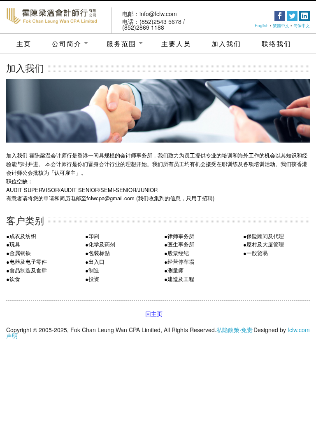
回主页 (154, 313)
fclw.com (299, 330)
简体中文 (301, 25)
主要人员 (176, 43)
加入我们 (226, 43)
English (262, 25)
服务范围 (121, 43)
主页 (23, 43)
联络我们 (276, 43)
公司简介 (66, 43)
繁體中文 (281, 25)
